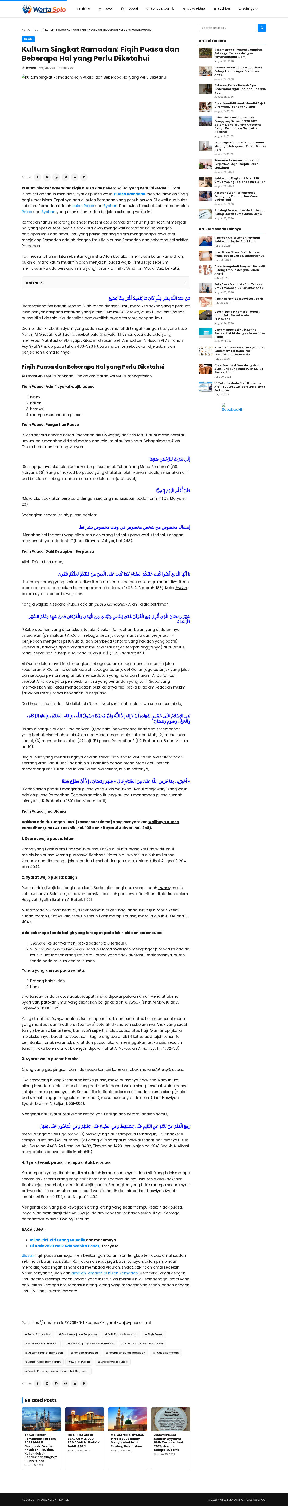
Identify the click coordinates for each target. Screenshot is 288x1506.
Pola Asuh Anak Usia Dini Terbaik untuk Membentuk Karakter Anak (238, 286)
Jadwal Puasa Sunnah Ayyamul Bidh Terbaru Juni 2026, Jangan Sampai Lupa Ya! (168, 1442)
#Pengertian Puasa (84, 1353)
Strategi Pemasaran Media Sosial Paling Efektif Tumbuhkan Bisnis (239, 212)
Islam (37, 30)
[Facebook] (37, 177)
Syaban (110, 205)
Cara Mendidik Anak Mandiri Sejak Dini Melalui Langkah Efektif (240, 105)
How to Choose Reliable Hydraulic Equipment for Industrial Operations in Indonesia (239, 351)
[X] (47, 177)
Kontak (64, 1500)
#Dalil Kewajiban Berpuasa (78, 1334)
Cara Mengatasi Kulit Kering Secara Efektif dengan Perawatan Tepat (239, 333)
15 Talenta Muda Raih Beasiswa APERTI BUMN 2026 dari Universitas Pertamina (239, 387)
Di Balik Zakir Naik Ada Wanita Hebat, (65, 1246)
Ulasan (28, 1255)
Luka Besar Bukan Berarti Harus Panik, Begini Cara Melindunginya (239, 254)
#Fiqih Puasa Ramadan (41, 1343)
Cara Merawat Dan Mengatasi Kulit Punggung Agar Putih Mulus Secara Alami (238, 369)
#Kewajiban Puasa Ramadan (142, 1343)
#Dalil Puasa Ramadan (121, 1334)
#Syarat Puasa (79, 1362)
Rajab (27, 211)
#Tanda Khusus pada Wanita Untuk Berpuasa (56, 1371)
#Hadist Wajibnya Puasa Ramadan (89, 1343)
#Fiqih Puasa (154, 1334)
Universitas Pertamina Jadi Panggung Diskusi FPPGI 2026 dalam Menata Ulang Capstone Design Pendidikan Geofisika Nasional (237, 125)
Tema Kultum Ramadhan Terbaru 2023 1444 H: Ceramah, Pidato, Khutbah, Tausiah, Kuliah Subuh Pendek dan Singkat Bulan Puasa (40, 1448)
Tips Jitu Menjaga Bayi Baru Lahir (238, 299)
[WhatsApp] (56, 177)
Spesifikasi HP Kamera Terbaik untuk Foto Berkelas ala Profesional (237, 315)
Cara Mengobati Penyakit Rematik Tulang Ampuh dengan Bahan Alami (240, 270)
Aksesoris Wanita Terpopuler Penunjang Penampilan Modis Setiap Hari (236, 196)
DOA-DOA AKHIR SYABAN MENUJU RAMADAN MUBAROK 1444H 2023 (84, 1440)
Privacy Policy (46, 1500)
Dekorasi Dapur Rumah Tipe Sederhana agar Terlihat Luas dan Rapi (240, 89)
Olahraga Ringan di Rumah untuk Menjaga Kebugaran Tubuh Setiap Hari (240, 146)
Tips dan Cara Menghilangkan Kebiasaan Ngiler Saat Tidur (237, 239)
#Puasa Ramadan (166, 1353)
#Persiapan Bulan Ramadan (125, 1353)
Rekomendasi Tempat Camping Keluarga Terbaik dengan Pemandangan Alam (238, 53)
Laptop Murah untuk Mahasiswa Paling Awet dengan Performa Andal (238, 71)
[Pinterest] (84, 177)
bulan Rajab (83, 205)
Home (26, 30)
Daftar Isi (35, 282)
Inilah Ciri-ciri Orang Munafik (57, 1240)
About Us (28, 1500)
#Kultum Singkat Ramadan (44, 1353)
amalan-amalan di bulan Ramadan (104, 1273)
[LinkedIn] (74, 177)
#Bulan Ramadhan (38, 1334)
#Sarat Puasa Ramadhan (43, 1362)
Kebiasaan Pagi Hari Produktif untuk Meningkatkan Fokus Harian (239, 180)
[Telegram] (65, 177)
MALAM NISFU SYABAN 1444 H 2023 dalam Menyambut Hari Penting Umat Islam (127, 1440)
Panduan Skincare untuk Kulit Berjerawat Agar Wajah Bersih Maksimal (236, 164)
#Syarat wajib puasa (112, 1362)
